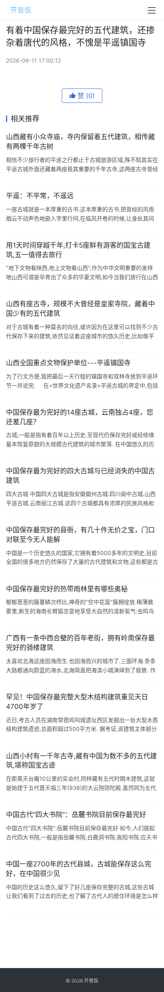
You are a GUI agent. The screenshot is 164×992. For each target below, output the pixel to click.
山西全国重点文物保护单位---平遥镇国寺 (68, 363)
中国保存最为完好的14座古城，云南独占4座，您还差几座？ (79, 417)
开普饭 (91, 981)
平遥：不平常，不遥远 (40, 196)
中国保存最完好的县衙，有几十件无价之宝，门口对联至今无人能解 (80, 534)
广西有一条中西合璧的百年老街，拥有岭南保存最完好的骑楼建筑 (80, 642)
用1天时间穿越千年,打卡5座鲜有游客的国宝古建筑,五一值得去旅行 (78, 250)
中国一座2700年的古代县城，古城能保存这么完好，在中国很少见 (78, 869)
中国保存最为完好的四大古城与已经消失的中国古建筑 (80, 475)
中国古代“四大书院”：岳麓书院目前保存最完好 (76, 815)
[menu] (151, 10)
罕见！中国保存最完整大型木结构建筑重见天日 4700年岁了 (77, 702)
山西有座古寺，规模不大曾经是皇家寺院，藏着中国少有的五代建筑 (80, 308)
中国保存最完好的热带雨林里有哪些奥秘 (67, 589)
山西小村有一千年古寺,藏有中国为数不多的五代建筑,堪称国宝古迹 (81, 761)
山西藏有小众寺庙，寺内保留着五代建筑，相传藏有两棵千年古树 (80, 141)
